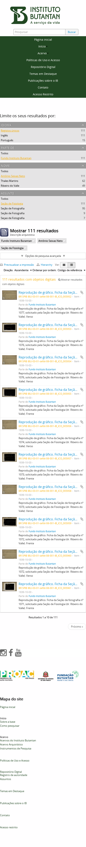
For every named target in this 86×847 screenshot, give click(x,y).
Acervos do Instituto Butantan (18, 740)
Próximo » (77, 626)
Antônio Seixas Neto (13, 176)
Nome (5, 165)
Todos (4, 153)
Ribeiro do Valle (10, 185)
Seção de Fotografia (12, 208)
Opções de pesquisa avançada (43, 256)
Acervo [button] (42, 53)
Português (7, 140)
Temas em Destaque (43, 74)
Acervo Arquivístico (11, 744)
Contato (43, 87)
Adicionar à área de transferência (82, 292)
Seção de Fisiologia (12, 203)
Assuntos (5, 779)
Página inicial (43, 39)
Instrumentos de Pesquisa (15, 748)
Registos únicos (10, 130)
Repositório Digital (43, 67)
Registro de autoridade (13, 775)
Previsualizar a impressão (18, 265)
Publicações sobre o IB (43, 80)
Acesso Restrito (43, 94)
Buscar (72, 32)
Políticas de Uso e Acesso (43, 60)
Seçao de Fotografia (12, 218)
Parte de (7, 147)
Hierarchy (46, 265)
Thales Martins (9, 181)
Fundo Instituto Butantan (16, 158)
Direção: (8, 270)
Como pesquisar (9, 726)
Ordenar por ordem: (44, 270)
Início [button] (42, 46)
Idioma (6, 124)
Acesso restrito (9, 827)
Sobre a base (7, 722)
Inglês (4, 135)
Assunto (7, 193)
